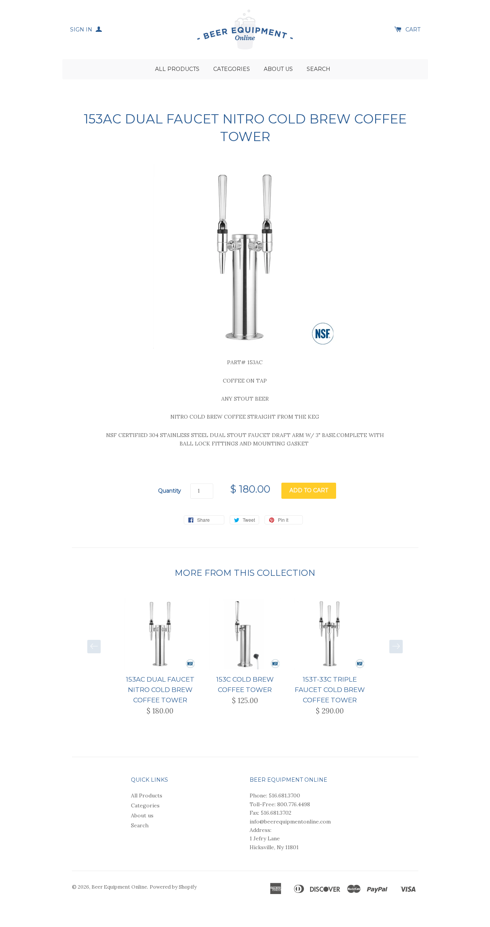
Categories (231, 69)
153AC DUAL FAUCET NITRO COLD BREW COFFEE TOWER (160, 690)
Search (318, 69)
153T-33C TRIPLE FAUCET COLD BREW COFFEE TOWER (330, 690)
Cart (412, 29)
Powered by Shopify (173, 887)
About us (278, 69)
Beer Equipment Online (119, 887)
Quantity (169, 490)
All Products (177, 69)
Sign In (82, 29)
